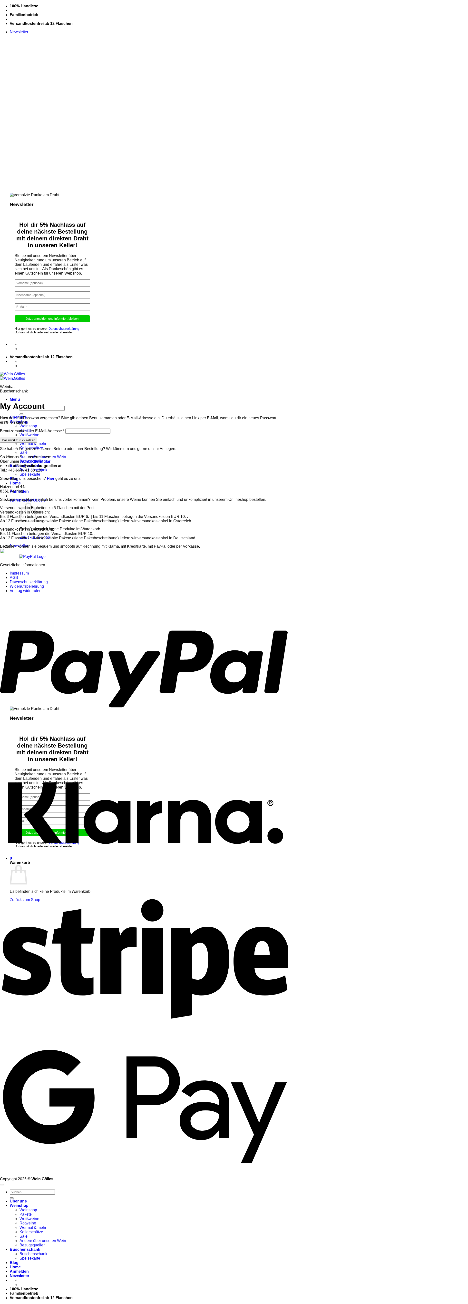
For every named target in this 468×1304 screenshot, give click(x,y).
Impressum (19, 573)
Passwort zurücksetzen (18, 440)
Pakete (26, 1214)
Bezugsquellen (33, 1245)
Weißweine (29, 435)
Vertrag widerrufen (25, 591)
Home (15, 483)
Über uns (18, 1201)
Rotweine (28, 1223)
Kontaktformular (35, 461)
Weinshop (28, 426)
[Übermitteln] (21, 414)
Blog (14, 1263)
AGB (14, 577)
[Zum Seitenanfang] (2, 1184)
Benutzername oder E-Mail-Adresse (32, 431)
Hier (50, 478)
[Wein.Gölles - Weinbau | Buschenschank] (12, 376)
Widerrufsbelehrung (27, 586)
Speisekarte (30, 474)
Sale (24, 452)
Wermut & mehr (33, 444)
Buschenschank (25, 1249)
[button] (19, 32)
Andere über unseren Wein (43, 1241)
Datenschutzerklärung (64, 328)
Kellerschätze (31, 1232)
